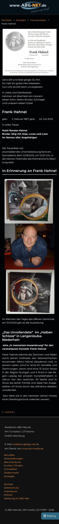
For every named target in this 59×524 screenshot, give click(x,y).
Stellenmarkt (11, 472)
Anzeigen (21, 20)
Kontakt (8, 484)
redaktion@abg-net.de (26, 444)
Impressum (10, 491)
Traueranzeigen (38, 20)
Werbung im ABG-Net (16, 498)
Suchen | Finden (13, 465)
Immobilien (10, 469)
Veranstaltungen (13, 458)
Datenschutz (11, 487)
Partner (8, 495)
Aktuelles (9, 455)
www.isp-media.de (32, 448)
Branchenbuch (12, 462)
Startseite (6, 20)
